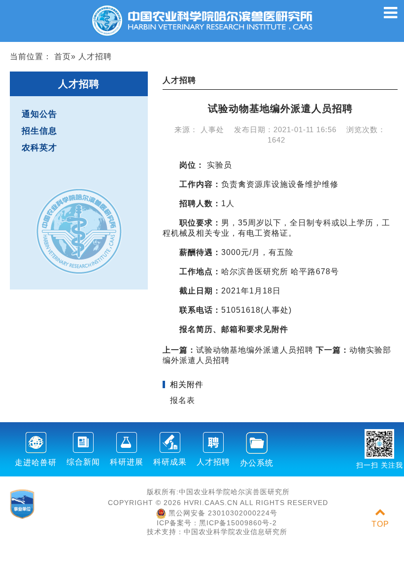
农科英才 (39, 147)
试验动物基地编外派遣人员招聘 (238, 350)
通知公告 (39, 114)
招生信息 (39, 131)
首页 (62, 56)
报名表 (182, 400)
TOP (380, 524)
